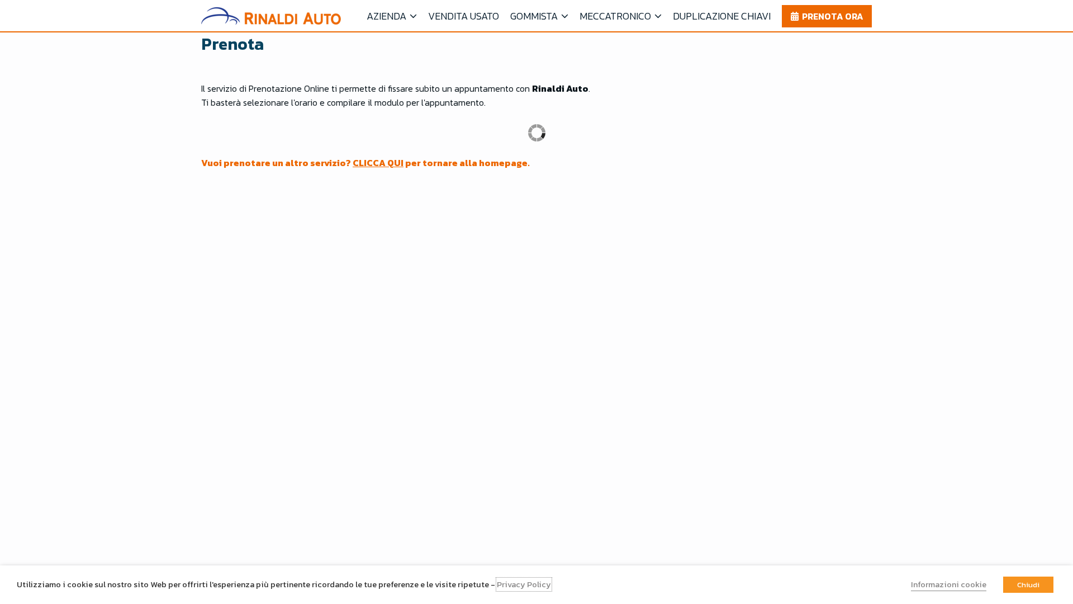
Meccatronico (615, 15)
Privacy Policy (524, 584)
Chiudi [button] (1028, 584)
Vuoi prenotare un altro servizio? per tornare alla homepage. (365, 162)
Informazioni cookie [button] (948, 584)
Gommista (534, 15)
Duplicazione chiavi (722, 15)
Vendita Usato (463, 15)
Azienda (386, 15)
